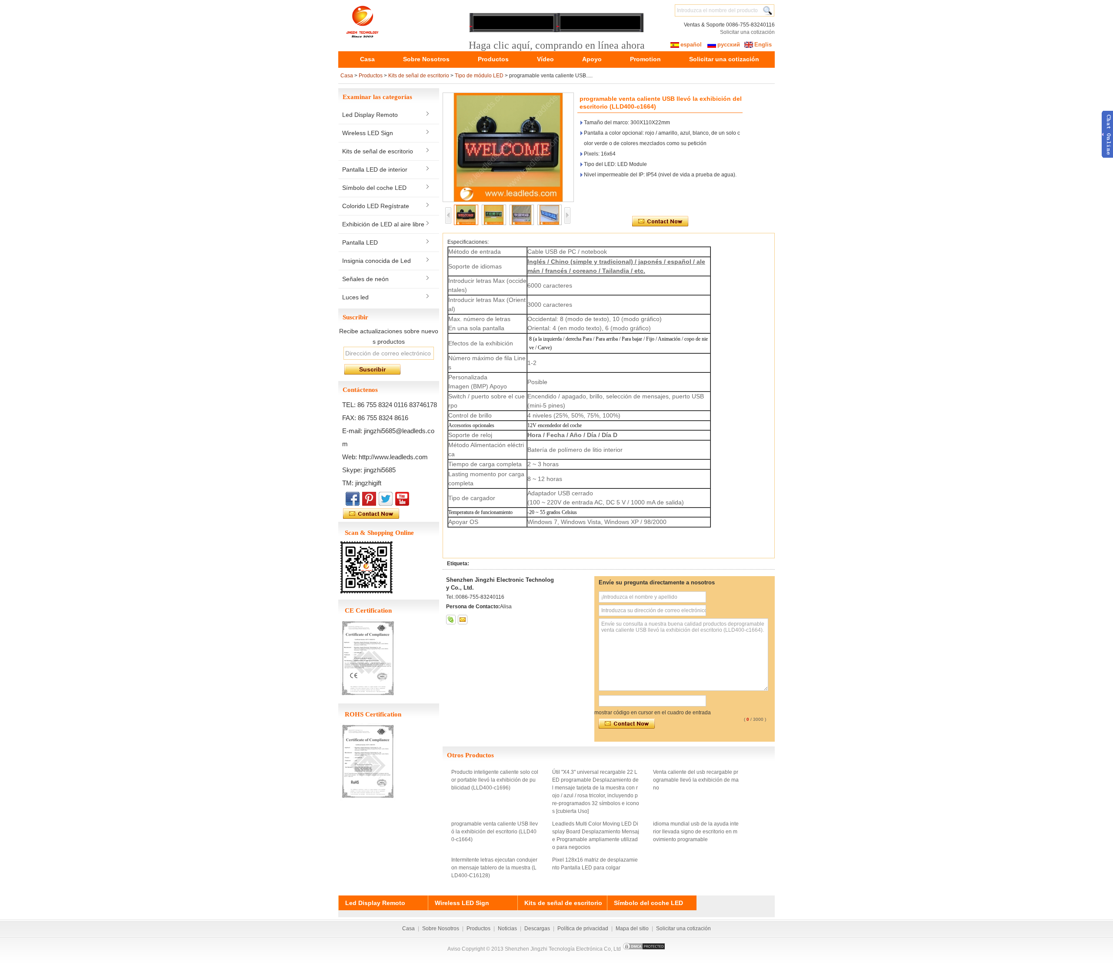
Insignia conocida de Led (376, 260)
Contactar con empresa (391, 514)
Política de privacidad (582, 928)
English (756, 46)
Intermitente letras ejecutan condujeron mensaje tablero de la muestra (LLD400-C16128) (494, 868)
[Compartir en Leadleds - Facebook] (353, 499)
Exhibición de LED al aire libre (383, 224)
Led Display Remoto (370, 114)
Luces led (355, 297)
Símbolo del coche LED (374, 187)
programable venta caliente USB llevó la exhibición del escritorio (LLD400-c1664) (494, 831)
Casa (367, 59)
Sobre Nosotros (426, 59)
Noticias (507, 928)
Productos (493, 59)
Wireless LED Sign (367, 132)
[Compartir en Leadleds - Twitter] (386, 499)
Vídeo (545, 59)
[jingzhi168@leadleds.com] (462, 619)
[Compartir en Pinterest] (369, 499)
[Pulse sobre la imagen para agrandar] (508, 147)
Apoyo (592, 59)
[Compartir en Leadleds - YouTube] (402, 499)
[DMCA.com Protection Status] (644, 949)
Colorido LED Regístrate (375, 205)
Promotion (645, 59)
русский (728, 44)
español (691, 44)
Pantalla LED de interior (374, 169)
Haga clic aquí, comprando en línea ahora (557, 45)
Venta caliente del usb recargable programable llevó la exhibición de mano (696, 780)
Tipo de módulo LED (479, 76)
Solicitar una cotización (747, 32)
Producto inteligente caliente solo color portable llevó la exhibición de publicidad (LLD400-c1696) (494, 780)
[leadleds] (451, 619)
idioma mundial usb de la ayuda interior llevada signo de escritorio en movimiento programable (696, 831)
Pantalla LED (360, 242)
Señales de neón (365, 278)
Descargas (537, 928)
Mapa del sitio (632, 928)
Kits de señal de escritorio (418, 76)
